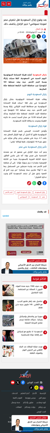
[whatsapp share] (34, 36)
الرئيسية (43, 393)
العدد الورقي (32, 382)
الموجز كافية (17, 398)
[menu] (9, 4)
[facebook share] (44, 36)
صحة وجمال (15, 402)
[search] (3, 4)
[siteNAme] (43, 4)
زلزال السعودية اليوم (24, 192)
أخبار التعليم (25, 393)
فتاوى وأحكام (28, 402)
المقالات (19, 407)
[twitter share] (39, 36)
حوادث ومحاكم (30, 407)
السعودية (34, 197)
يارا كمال (40, 29)
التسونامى (23, 197)
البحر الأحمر (8, 192)
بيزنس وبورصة (30, 398)
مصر (43, 197)
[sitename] (25, 374)
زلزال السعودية (40, 192)
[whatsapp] (28, 36)
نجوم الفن (42, 398)
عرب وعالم (42, 407)
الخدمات (15, 393)
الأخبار (34, 393)
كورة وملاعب (41, 402)
